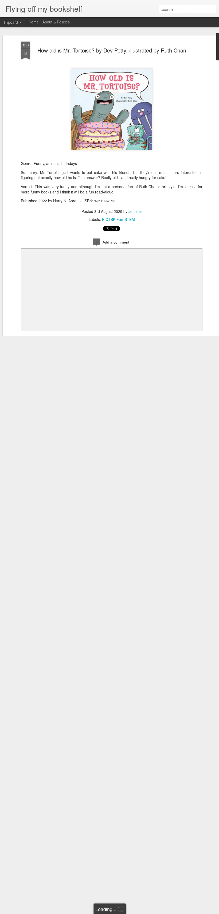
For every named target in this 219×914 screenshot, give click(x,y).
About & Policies (56, 22)
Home (34, 22)
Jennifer (135, 211)
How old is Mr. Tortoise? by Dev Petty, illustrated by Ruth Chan (111, 50)
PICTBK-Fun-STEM (118, 219)
